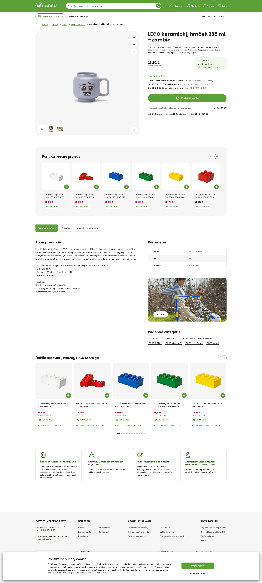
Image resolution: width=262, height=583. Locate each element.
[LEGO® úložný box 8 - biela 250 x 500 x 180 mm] (55, 176)
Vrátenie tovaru (167, 532)
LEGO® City (153, 338)
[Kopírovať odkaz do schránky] (134, 52)
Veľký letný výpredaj (79, 16)
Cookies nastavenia (137, 536)
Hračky (81, 527)
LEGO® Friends (168, 338)
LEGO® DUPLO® (155, 343)
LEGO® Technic (205, 338)
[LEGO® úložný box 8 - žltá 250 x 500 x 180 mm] (176, 176)
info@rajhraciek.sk (45, 539)
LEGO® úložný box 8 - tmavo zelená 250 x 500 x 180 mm (145, 196)
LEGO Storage (179, 114)
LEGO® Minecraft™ (173, 343)
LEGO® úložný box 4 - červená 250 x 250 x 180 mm (205, 196)
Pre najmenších (85, 532)
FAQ (203, 16)
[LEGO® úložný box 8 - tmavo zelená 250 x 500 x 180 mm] (146, 176)
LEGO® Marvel (212, 343)
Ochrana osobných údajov (140, 532)
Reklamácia (165, 527)
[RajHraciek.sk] (36, 24)
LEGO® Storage (155, 114)
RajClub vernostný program (213, 527)
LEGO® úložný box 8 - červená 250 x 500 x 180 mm (85, 196)
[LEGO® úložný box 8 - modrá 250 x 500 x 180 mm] (116, 176)
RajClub (212, 16)
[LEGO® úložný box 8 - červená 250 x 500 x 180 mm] (86, 176)
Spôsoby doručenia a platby (172, 536)
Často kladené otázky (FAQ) (214, 532)
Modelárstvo (104, 527)
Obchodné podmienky (138, 527)
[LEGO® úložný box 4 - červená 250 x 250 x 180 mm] (206, 176)
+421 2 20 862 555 (45, 530)
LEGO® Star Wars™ (186, 338)
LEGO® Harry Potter (194, 343)
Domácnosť (104, 532)
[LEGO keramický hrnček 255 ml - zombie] (42, 129)
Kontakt (223, 16)
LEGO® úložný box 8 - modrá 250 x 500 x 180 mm (115, 196)
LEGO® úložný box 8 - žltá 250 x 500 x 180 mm (175, 196)
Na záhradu (83, 536)
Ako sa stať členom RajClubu (210, 67)
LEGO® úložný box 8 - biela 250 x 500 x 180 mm (55, 196)
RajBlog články (207, 536)
